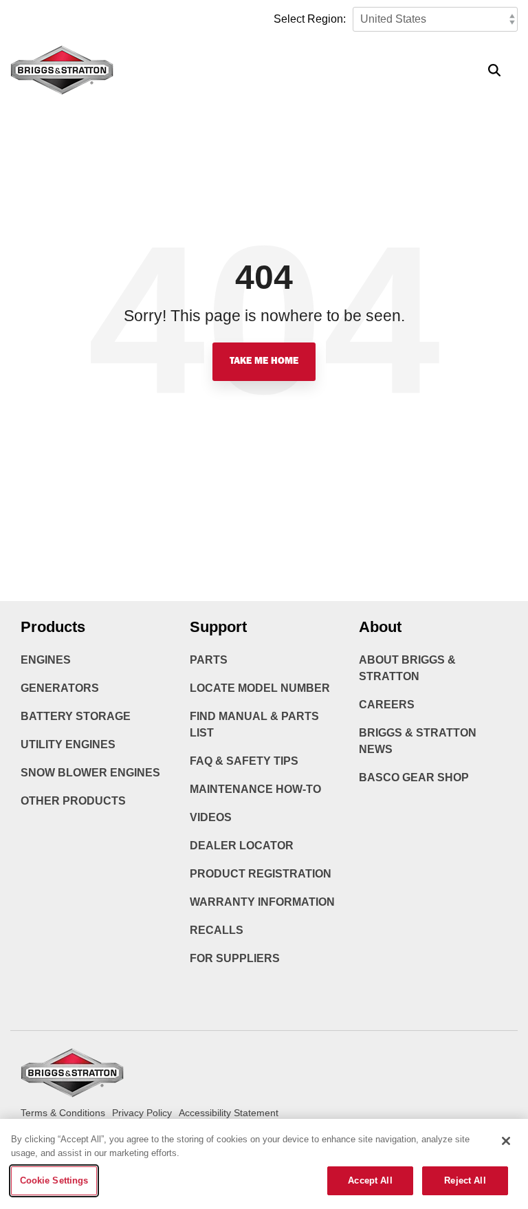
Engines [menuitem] (46, 660)
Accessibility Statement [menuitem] (228, 1112)
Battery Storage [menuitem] (76, 716)
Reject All (464, 1180)
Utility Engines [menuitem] (68, 744)
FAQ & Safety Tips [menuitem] (244, 761)
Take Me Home (264, 362)
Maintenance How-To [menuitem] (255, 789)
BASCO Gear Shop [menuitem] (414, 777)
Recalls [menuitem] (216, 930)
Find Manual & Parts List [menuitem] (256, 724)
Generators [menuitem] (60, 688)
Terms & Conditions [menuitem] (63, 1112)
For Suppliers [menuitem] (235, 958)
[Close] (506, 1141)
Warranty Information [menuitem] (262, 902)
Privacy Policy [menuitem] (142, 1112)
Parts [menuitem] (209, 660)
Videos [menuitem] (211, 817)
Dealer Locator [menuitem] (242, 845)
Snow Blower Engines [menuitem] (90, 772)
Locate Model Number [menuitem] (260, 688)
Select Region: (310, 19)
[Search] (494, 70)
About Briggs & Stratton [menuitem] (409, 668)
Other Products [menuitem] (73, 801)
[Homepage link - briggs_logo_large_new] (72, 1091)
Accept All (370, 1180)
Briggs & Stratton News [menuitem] (419, 741)
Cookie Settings (54, 1180)
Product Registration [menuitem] (260, 874)
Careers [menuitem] (387, 704)
